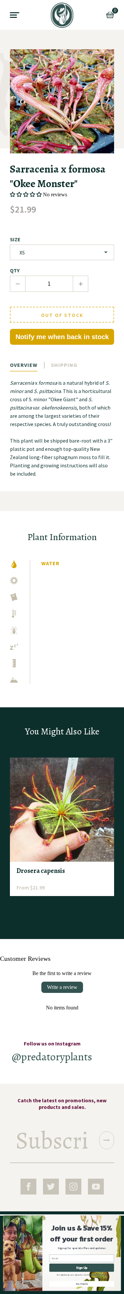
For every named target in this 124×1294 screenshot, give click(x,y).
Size (15, 239)
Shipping (64, 365)
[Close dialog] (117, 1219)
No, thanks (82, 1284)
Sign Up (81, 1268)
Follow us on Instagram (52, 1043)
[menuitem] (62, 15)
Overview (23, 365)
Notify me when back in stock (62, 336)
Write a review (62, 987)
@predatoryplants (52, 1056)
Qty (15, 270)
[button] (26, 194)
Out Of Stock (62, 315)
